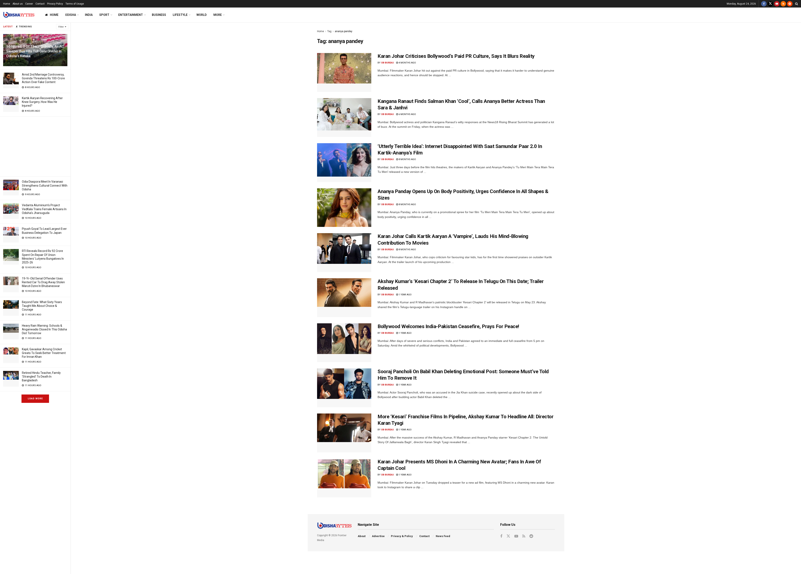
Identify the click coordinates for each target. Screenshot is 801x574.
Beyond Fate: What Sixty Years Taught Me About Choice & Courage (42, 305)
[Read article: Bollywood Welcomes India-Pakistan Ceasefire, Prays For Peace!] (344, 342)
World (201, 14)
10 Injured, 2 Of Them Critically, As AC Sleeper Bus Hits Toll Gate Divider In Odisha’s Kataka (35, 51)
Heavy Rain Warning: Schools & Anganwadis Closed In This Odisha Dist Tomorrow (44, 329)
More (217, 14)
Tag (329, 31)
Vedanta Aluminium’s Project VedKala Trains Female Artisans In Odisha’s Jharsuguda (44, 209)
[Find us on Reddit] (789, 4)
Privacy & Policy (402, 536)
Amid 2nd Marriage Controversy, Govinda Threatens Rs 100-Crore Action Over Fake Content (43, 78)
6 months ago (407, 114)
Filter (61, 26)
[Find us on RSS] (783, 4)
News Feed (443, 536)
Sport (104, 14)
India (89, 14)
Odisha (70, 14)
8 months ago (407, 159)
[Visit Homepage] (18, 15)
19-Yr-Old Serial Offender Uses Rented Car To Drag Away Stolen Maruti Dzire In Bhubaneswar (43, 282)
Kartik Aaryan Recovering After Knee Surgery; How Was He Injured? (42, 101)
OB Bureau (387, 62)
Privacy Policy (55, 3)
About (361, 536)
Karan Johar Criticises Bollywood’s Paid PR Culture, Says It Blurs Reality (456, 56)
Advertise (378, 536)
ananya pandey (343, 31)
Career (29, 3)
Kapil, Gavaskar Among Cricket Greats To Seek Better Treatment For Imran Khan (44, 353)
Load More (35, 398)
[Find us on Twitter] (770, 4)
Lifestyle (180, 14)
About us (18, 3)
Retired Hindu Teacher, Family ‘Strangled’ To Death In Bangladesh (41, 376)
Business (159, 14)
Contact (40, 3)
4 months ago (407, 62)
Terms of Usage (74, 3)
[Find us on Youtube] (777, 4)
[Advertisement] (35, 146)
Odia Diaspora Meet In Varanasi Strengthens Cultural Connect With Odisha (44, 185)
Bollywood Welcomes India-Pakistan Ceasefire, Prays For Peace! (448, 326)
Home (6, 3)
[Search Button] (796, 4)
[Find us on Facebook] (764, 4)
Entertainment (130, 14)
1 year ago (405, 294)
